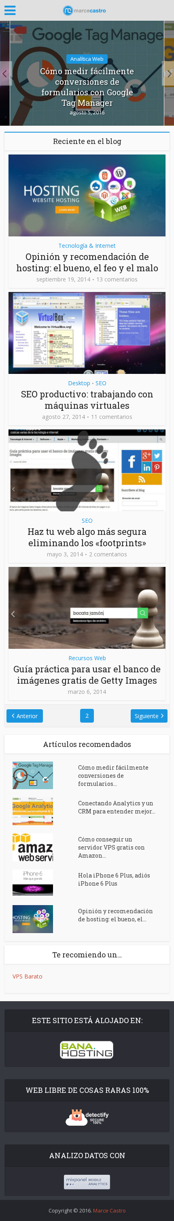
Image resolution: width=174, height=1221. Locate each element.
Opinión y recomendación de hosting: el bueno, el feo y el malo (87, 262)
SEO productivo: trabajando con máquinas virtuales (87, 399)
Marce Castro (109, 1210)
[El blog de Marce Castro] (87, 9)
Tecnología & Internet (87, 245)
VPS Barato (27, 976)
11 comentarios (111, 417)
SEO (100, 383)
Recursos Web (87, 658)
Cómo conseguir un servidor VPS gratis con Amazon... (111, 847)
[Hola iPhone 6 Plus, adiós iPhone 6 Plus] (45, 883)
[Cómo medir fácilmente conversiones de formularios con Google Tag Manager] (45, 775)
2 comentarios (108, 554)
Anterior (27, 716)
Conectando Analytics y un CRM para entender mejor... (116, 807)
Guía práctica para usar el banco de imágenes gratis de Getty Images (87, 674)
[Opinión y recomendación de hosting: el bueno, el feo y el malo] (45, 919)
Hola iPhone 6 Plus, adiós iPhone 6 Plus (114, 879)
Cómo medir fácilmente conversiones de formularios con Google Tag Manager (87, 87)
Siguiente (147, 716)
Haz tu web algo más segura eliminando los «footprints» (87, 537)
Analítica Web (87, 58)
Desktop (79, 383)
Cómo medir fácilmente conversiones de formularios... (113, 776)
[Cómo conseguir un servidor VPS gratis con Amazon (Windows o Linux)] (45, 847)
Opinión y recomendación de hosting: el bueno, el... (115, 915)
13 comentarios (117, 279)
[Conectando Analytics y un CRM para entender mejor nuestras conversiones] (45, 811)
